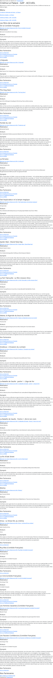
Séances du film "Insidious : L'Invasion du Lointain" (22, 349)
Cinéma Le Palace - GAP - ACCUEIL (8, 17)
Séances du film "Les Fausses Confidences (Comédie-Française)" (25, 638)
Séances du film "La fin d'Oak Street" (19, 459)
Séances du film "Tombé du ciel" (18, 125)
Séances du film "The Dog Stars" (18, 92)
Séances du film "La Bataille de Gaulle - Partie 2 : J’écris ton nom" (25, 421)
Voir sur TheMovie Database (7, 56)
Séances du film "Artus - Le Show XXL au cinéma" (22, 523)
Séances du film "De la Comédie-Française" (20, 28)
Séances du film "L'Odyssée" (17, 62)
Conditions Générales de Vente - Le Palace (10, 12)
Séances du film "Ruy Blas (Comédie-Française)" (21, 550)
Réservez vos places (5, 28)
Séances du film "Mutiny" (16, 490)
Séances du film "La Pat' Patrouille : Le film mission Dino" (24, 280)
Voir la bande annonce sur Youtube (8, 54)
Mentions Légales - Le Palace (7, 15)
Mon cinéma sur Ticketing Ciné (7, 675)
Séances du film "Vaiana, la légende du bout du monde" (23, 318)
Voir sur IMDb (3, 57)
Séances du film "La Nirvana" (17, 161)
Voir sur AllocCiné (4, 52)
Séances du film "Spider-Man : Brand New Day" (21, 244)
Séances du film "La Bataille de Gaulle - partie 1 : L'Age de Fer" (25, 383)
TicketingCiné (20, 0)
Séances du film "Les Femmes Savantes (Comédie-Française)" (25, 608)
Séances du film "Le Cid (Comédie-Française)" (21, 578)
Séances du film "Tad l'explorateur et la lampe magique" (23, 202)
